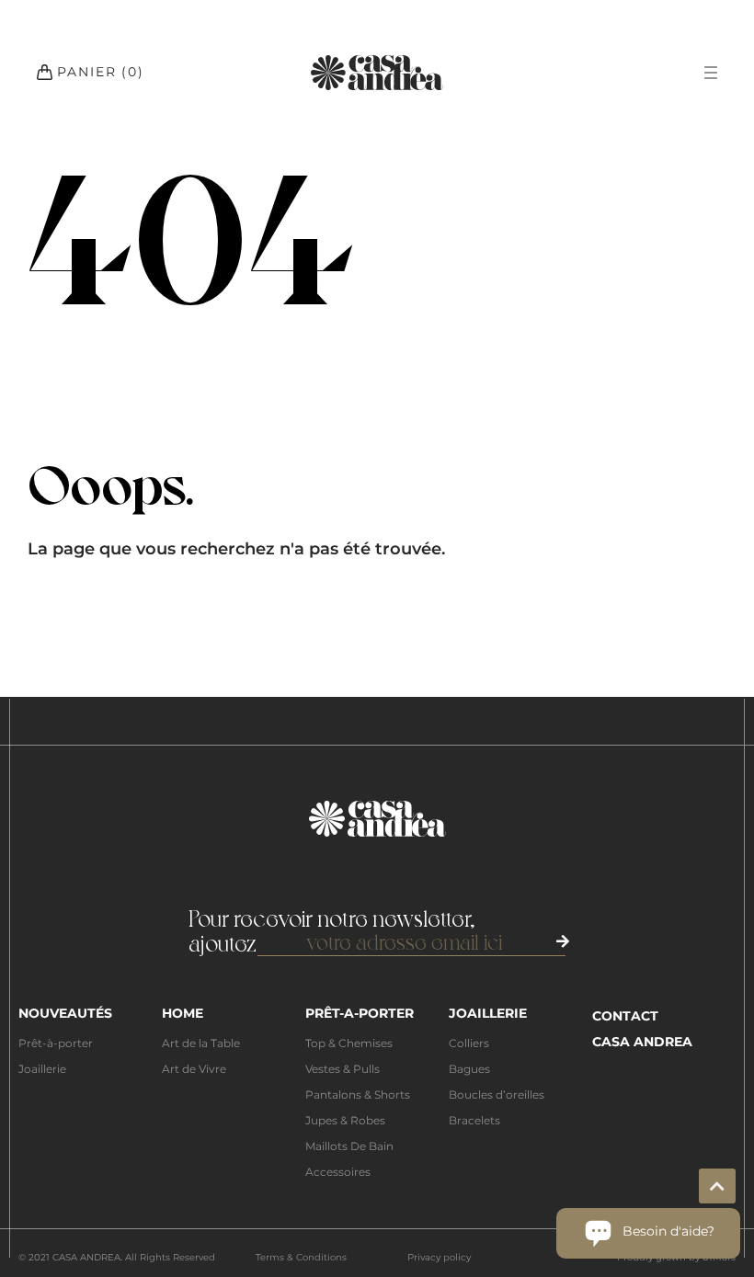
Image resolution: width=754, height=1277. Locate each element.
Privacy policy (439, 1257)
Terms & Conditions (301, 1257)
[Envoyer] (563, 941)
